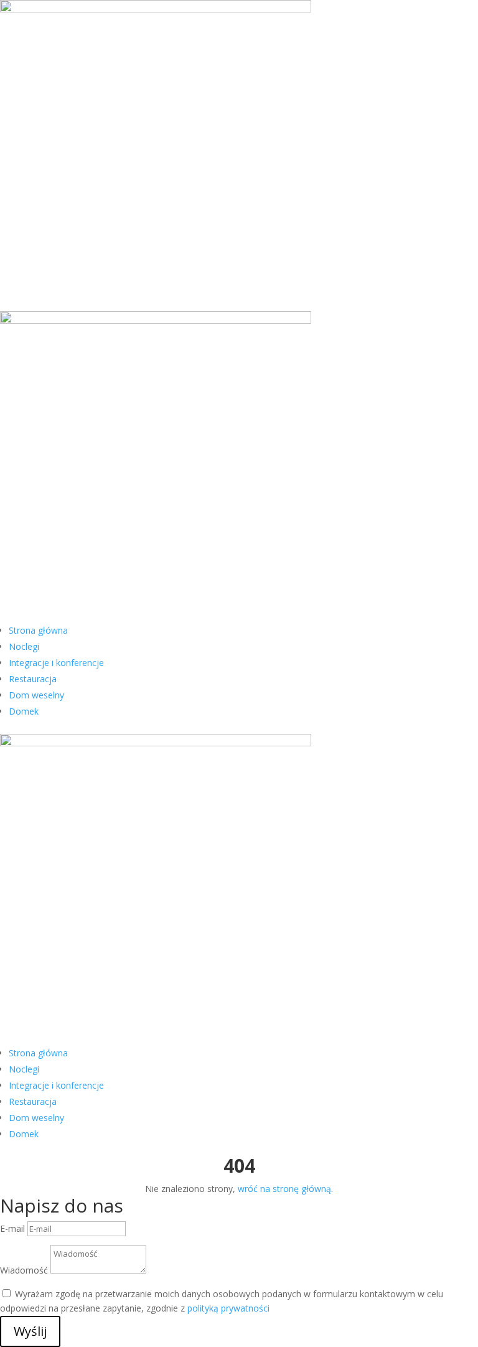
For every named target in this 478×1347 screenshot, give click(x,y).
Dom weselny (36, 695)
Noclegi (24, 646)
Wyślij (30, 1331)
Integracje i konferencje (56, 663)
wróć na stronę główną (284, 1188)
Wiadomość (24, 1270)
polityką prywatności (228, 1308)
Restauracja (33, 679)
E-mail (12, 1228)
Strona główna (38, 630)
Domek (24, 711)
